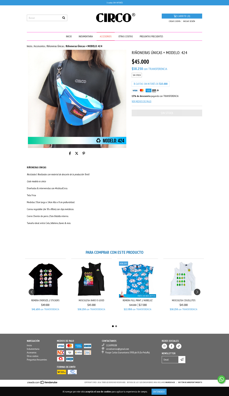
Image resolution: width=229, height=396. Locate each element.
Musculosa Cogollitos (183, 300)
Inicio (69, 36)
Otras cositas (125, 36)
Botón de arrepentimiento (190, 382)
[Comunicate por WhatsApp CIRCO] (221, 379)
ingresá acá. (170, 382)
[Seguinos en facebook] (171, 346)
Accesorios (105, 36)
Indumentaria (86, 36)
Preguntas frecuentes (151, 36)
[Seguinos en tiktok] (178, 346)
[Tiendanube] (42, 383)
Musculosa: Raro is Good (91, 300)
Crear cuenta (175, 21)
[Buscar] (63, 18)
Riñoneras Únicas (55, 46)
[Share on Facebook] (70, 153)
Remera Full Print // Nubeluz (137, 300)
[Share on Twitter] (76, 153)
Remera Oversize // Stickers (45, 300)
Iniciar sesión (189, 21)
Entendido (159, 391)
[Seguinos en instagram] (164, 346)
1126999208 (111, 345)
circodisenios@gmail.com (117, 348)
